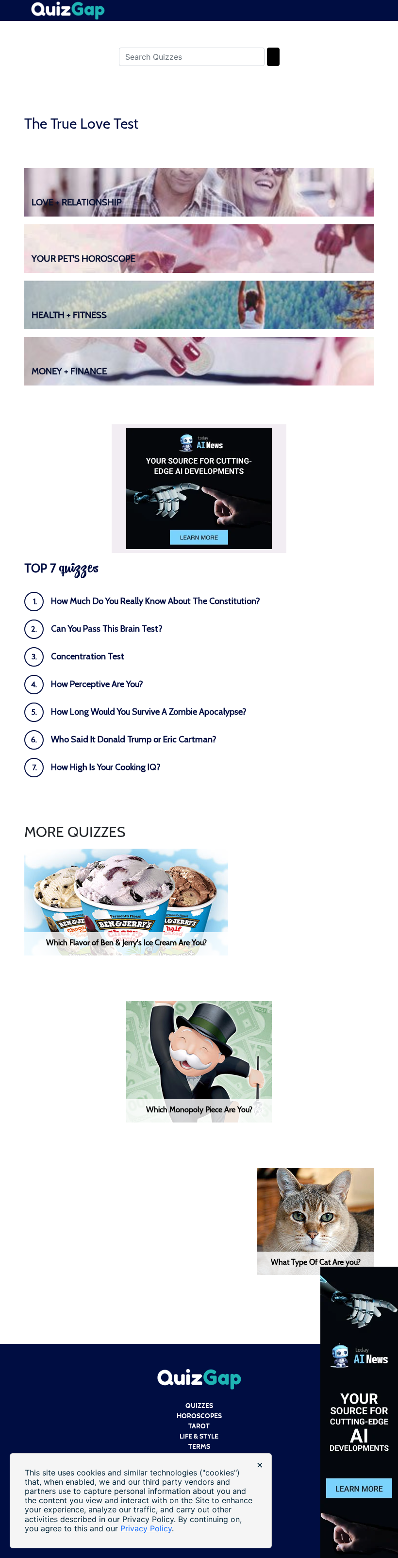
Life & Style (199, 1436)
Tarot (199, 1426)
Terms (199, 1446)
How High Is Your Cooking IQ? (106, 767)
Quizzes (199, 1406)
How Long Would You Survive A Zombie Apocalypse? (149, 711)
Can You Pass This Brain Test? (107, 628)
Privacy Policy (146, 1528)
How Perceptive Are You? (97, 684)
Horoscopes (199, 1416)
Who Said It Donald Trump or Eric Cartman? (133, 739)
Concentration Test (87, 656)
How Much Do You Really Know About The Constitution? (155, 601)
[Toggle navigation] (367, 4)
